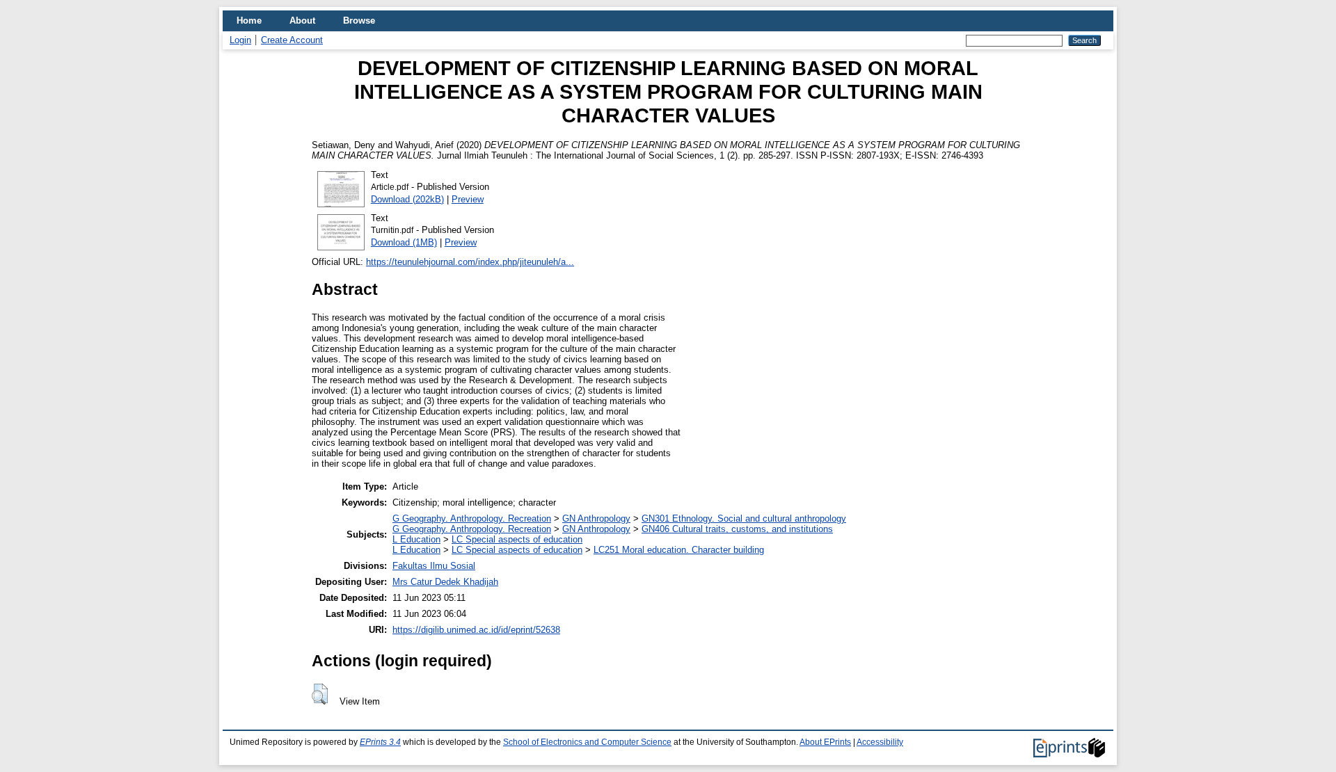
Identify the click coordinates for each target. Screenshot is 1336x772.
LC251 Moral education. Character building (679, 550)
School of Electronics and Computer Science (587, 742)
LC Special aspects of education (517, 539)
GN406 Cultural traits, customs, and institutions (737, 529)
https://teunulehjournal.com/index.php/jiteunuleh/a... (470, 262)
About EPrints (825, 742)
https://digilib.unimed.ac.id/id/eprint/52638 (476, 630)
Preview (468, 199)
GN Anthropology (596, 518)
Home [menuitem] (249, 20)
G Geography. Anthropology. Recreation (471, 518)
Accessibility (880, 742)
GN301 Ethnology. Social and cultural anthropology (744, 518)
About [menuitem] (302, 20)
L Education (416, 539)
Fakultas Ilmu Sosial (433, 566)
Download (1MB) (404, 242)
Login (240, 40)
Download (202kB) (407, 199)
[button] (320, 694)
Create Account (292, 40)
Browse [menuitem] (359, 20)
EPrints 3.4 (380, 742)
